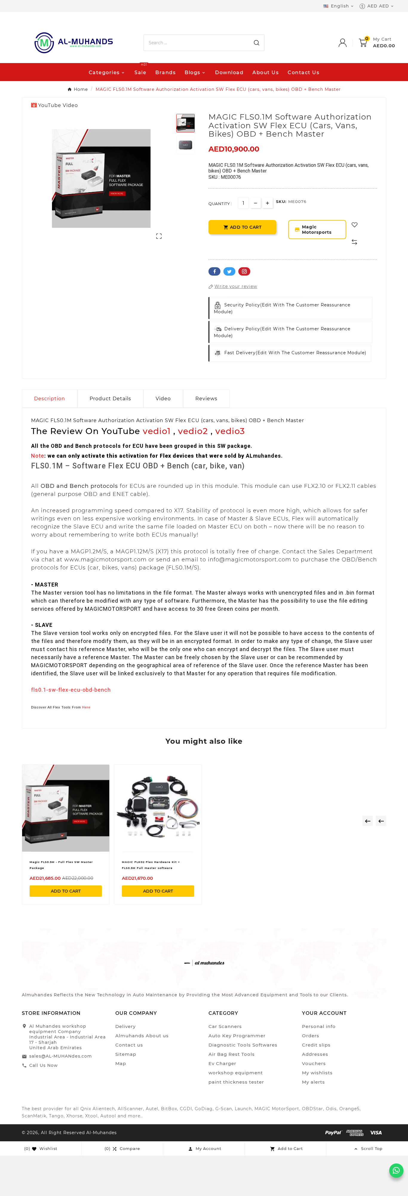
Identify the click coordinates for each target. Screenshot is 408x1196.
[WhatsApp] (396, 1170)
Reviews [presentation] (206, 398)
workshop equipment (235, 1073)
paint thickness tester (236, 1082)
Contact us (129, 1045)
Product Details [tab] (110, 398)
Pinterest (244, 271)
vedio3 (230, 431)
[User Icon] (348, 43)
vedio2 (193, 431)
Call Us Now (43, 1065)
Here (86, 707)
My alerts (313, 1082)
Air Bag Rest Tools (231, 1054)
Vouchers (314, 1063)
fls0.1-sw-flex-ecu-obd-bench (71, 690)
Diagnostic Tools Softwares (242, 1045)
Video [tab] (163, 398)
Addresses (315, 1054)
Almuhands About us (142, 1035)
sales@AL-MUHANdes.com (60, 1056)
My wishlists (317, 1073)
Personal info (319, 1026)
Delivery (125, 1026)
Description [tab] (49, 398)
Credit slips (316, 1045)
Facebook (214, 271)
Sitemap (125, 1054)
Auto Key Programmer (237, 1035)
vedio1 (157, 431)
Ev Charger (222, 1063)
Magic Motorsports (313, 229)
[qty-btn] (267, 203)
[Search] (256, 42)
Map (120, 1063)
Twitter (229, 271)
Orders (310, 1035)
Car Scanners (225, 1026)
